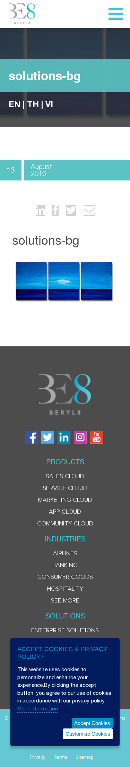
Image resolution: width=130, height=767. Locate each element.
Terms (60, 757)
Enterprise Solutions (65, 630)
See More (65, 601)
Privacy (37, 757)
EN (14, 104)
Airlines (65, 553)
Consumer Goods (65, 577)
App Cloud (65, 512)
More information (37, 708)
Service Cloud (65, 488)
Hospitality (65, 589)
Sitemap (85, 757)
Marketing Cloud (65, 500)
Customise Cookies (88, 734)
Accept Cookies (92, 723)
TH (33, 104)
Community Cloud (65, 524)
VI (49, 104)
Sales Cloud (65, 476)
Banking (65, 565)
